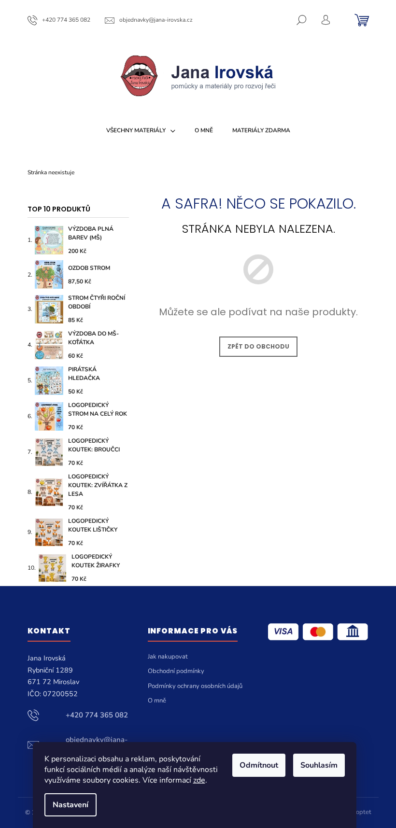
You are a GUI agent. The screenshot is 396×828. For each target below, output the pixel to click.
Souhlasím (319, 765)
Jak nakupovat (168, 656)
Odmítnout (259, 765)
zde (199, 780)
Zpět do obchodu (258, 346)
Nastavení (70, 805)
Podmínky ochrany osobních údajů (195, 686)
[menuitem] (141, 130)
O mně (157, 700)
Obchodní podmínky (176, 671)
